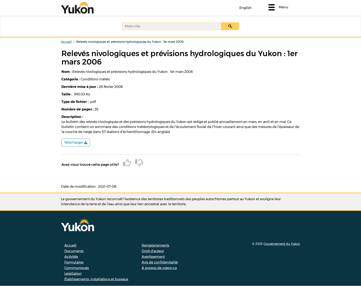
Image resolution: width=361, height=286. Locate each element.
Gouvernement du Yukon (281, 244)
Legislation (73, 274)
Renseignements (155, 245)
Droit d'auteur (153, 251)
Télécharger (74, 142)
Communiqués (76, 268)
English (245, 8)
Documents (74, 251)
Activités (71, 257)
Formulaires (74, 262)
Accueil (66, 42)
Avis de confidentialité (160, 262)
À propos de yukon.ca (159, 268)
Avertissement (153, 257)
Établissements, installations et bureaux (96, 279)
